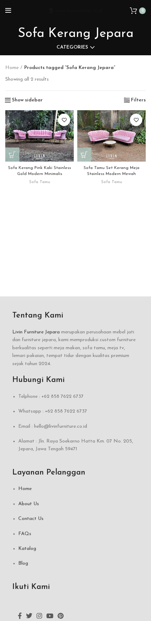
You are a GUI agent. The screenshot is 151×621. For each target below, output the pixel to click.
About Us (28, 504)
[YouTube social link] (49, 615)
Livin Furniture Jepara (36, 332)
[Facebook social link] (20, 615)
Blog (23, 563)
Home (12, 67)
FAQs (24, 534)
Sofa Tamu (39, 182)
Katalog (27, 548)
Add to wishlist (64, 120)
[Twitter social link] (29, 615)
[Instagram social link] (39, 615)
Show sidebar (27, 100)
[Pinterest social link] (60, 615)
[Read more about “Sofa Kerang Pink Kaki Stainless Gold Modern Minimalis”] (12, 155)
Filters (138, 100)
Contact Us (31, 518)
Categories (72, 47)
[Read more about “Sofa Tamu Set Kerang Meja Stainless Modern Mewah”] (84, 155)
